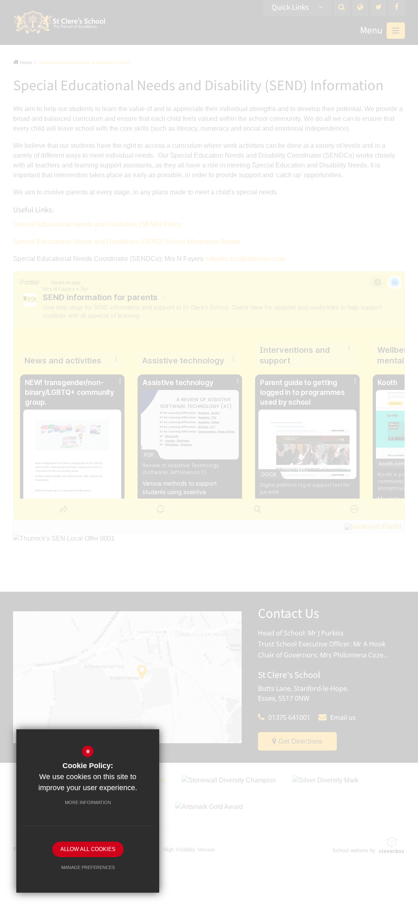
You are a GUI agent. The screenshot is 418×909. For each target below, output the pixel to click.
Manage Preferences (88, 867)
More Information (88, 802)
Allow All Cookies (88, 849)
